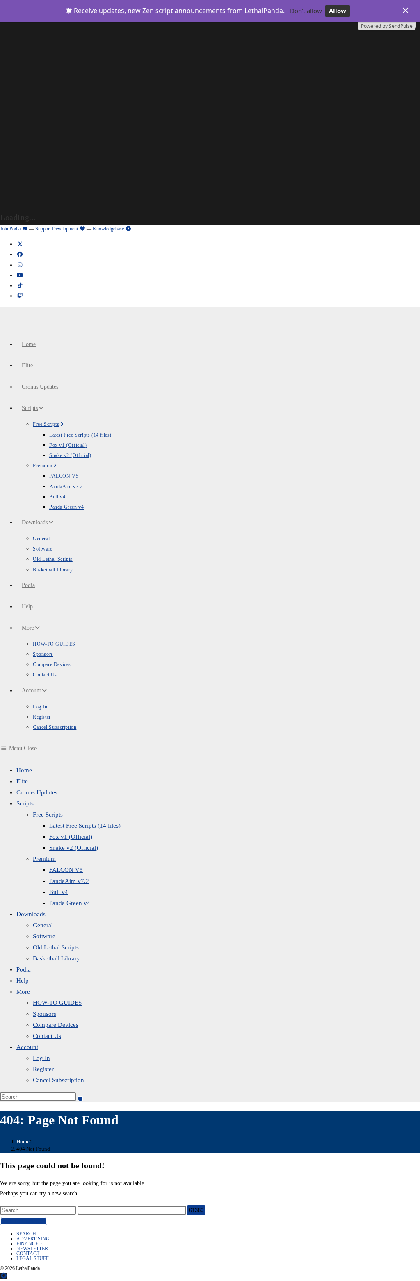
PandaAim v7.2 (69, 881)
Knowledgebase (109, 229)
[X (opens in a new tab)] (19, 244)
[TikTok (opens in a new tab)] (19, 285)
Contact (27, 1253)
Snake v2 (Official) (73, 847)
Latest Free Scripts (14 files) (85, 825)
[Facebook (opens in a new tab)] (19, 254)
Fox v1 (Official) (70, 836)
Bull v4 (58, 892)
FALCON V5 (66, 870)
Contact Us (47, 1036)
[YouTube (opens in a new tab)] (19, 275)
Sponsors (44, 1013)
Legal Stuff (32, 1258)
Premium (44, 859)
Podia (23, 969)
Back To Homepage (23, 1221)
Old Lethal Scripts (56, 947)
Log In (41, 1058)
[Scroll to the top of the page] (3, 1276)
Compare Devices (55, 1025)
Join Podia (11, 229)
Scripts (25, 803)
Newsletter (32, 1248)
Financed (29, 1244)
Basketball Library (56, 958)
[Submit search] (80, 1098)
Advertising (33, 1239)
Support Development (57, 229)
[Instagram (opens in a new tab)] (19, 265)
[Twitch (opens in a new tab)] (19, 296)
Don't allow (306, 11)
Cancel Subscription (58, 1080)
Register (43, 1069)
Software (44, 936)
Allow (337, 11)
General (43, 925)
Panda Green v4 (69, 903)
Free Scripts (48, 814)
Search (26, 1234)
